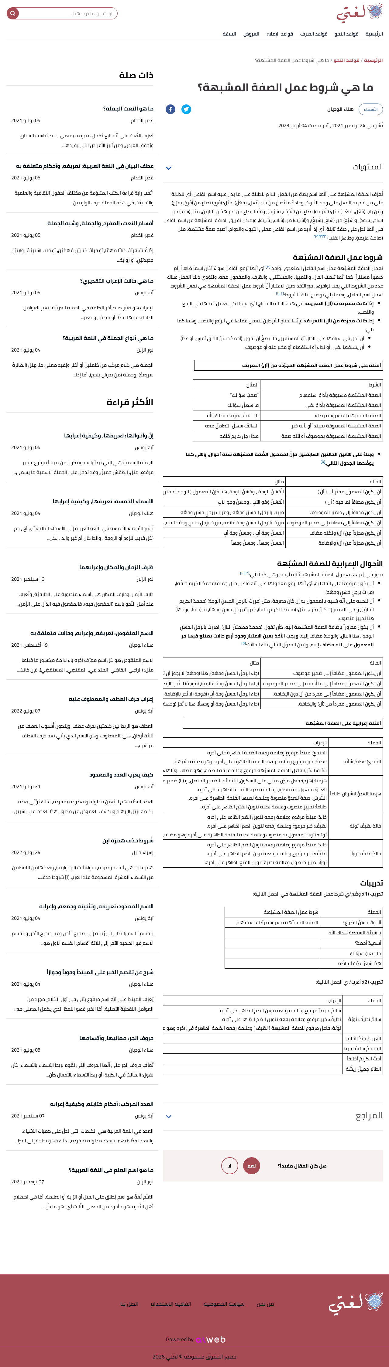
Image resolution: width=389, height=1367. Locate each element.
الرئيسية (374, 33)
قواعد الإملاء (280, 33)
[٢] (320, 236)
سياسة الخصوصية (224, 1304)
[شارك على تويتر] (186, 109)
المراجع (369, 1115)
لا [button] (229, 1165)
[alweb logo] (210, 1339)
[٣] (316, 236)
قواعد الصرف (313, 33)
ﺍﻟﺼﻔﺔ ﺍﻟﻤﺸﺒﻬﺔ (318, 574)
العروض (251, 33)
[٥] (323, 461)
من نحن (265, 1304)
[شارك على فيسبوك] (170, 109)
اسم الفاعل (205, 194)
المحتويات (368, 167)
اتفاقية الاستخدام (171, 1304)
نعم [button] (251, 1165)
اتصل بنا (129, 1304)
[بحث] (13, 13)
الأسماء (371, 109)
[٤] (282, 293)
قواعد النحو (346, 33)
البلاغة (229, 33)
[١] (324, 236)
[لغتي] (360, 13)
